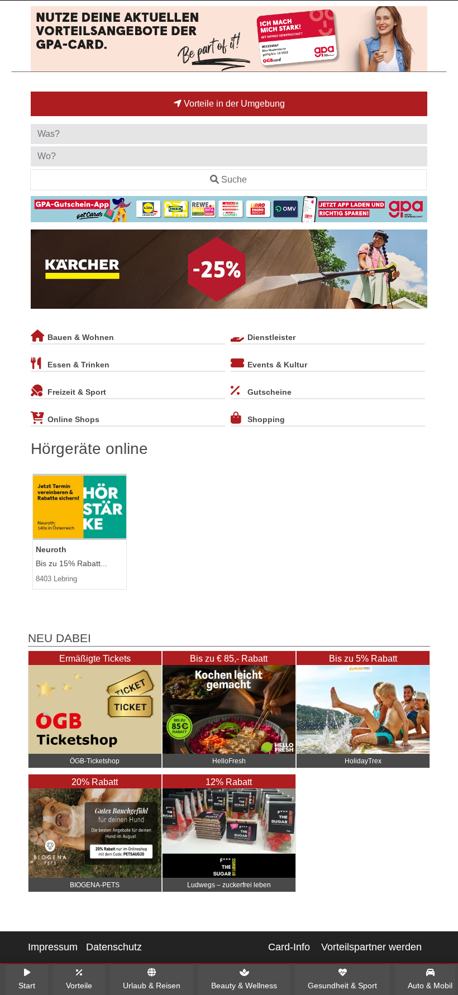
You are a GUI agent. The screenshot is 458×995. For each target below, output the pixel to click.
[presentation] (41, 271)
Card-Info (289, 947)
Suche (234, 179)
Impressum (53, 947)
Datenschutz (114, 947)
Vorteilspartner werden (371, 947)
